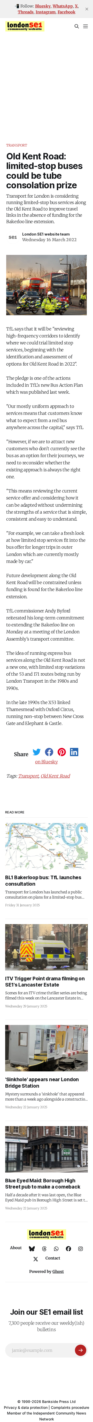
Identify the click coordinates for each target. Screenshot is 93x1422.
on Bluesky (46, 762)
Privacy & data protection (26, 1407)
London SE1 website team (46, 234)
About (16, 1247)
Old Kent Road (55, 776)
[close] (87, 9)
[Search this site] (77, 26)
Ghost (58, 1271)
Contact (52, 1258)
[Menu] (85, 26)
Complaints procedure (70, 1407)
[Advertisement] (46, 83)
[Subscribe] (80, 1350)
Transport (16, 145)
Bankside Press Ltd (59, 1401)
